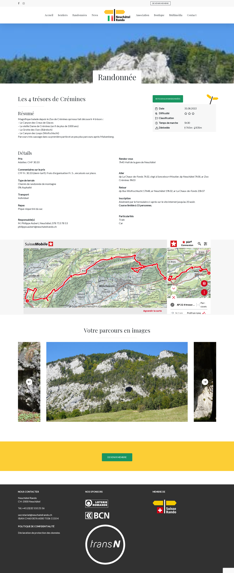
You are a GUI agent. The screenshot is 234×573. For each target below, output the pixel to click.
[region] (117, 382)
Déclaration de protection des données (39, 532)
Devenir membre (160, 3)
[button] (168, 98)
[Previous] (29, 382)
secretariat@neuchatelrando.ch (35, 514)
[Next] (205, 382)
